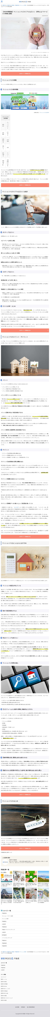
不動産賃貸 (4, 943)
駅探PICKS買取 (4, 995)
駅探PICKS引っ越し (4, 993)
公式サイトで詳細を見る (25, 73)
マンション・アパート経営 (7, 916)
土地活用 (4, 924)
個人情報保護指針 (31, 1007)
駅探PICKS (5, 5)
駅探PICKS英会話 (4, 991)
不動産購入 (4, 921)
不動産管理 (4, 945)
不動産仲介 (4, 940)
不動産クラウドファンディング (8, 929)
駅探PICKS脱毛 (4, 981)
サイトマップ (3, 977)
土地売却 (4, 932)
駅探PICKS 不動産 (10, 5)
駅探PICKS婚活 (4, 1000)
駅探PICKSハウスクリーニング (7, 998)
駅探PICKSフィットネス (5, 988)
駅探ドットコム (4, 979)
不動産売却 (17, 5)
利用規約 (23, 1007)
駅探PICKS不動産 (4, 984)
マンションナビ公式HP (44, 112)
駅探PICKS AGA (4, 986)
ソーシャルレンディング (7, 937)
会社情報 (17, 1007)
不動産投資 (4, 926)
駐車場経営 (4, 935)
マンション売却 (23, 5)
